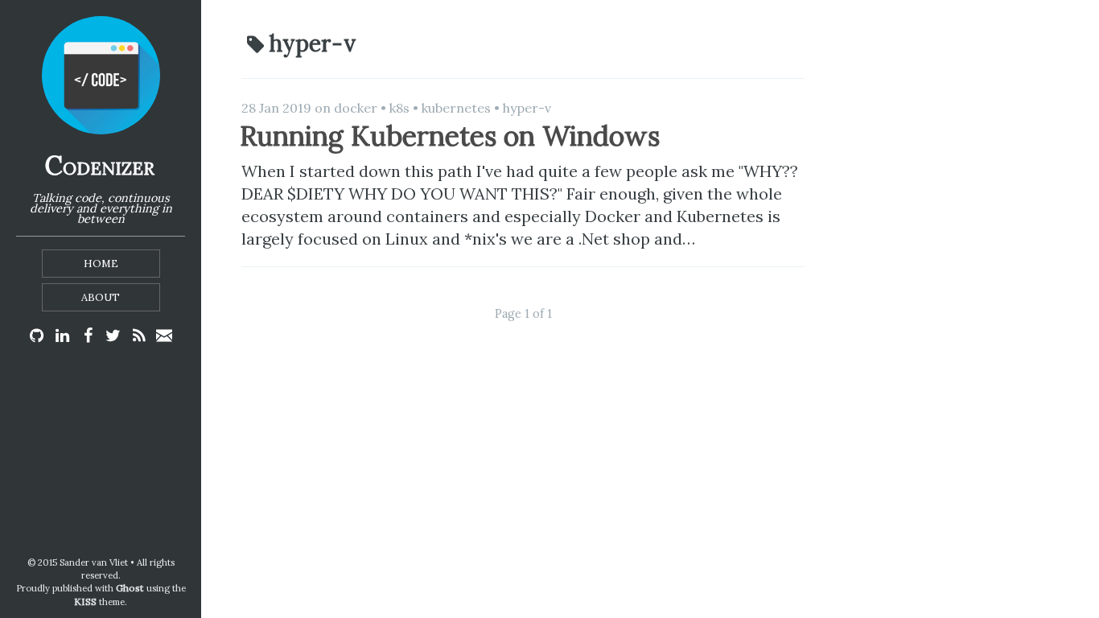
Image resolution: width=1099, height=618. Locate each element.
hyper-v (527, 108)
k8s (399, 108)
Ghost (130, 588)
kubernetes (456, 108)
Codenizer (99, 165)
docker (355, 108)
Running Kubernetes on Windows (450, 135)
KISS (85, 601)
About (100, 297)
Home (101, 263)
